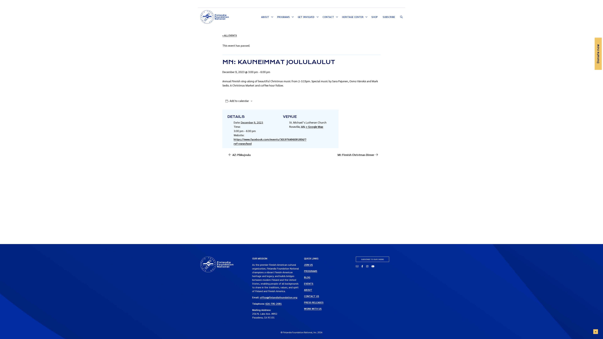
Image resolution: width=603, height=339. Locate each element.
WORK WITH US (313, 308)
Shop (374, 17)
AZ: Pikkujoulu (241, 154)
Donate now (598, 53)
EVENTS (308, 283)
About (265, 17)
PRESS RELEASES (313, 302)
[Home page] (214, 16)
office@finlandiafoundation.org (278, 297)
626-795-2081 (273, 303)
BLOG (307, 277)
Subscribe (389, 17)
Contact (328, 17)
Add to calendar (239, 100)
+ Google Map (314, 126)
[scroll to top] (595, 331)
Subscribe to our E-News (372, 259)
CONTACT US (311, 296)
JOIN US (308, 264)
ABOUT (308, 289)
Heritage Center (352, 17)
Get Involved (306, 17)
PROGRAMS (310, 271)
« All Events (229, 35)
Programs (283, 17)
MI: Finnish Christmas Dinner (356, 154)
